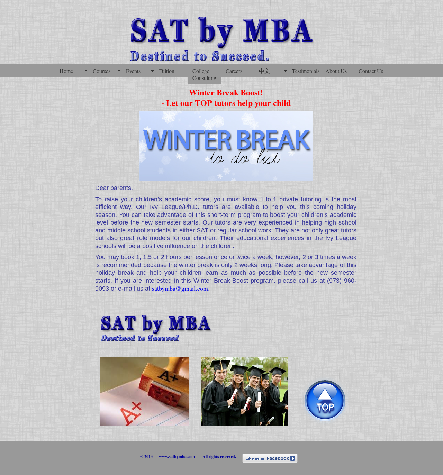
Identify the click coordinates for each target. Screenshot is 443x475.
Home (66, 70)
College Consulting (204, 74)
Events (133, 70)
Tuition (166, 70)
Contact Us (371, 70)
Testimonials (305, 70)
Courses (101, 70)
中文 (264, 70)
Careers (234, 70)
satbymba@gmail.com (180, 288)
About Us (336, 70)
